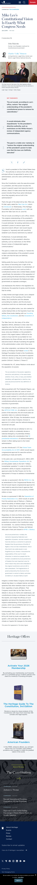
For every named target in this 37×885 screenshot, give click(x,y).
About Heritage (12, 827)
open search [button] (24, 2)
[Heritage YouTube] (24, 861)
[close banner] (36, 875)
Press (8, 833)
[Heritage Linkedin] (17, 861)
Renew (8, 836)
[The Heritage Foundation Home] (6, 2)
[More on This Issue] (18, 778)
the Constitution (12, 316)
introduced (7, 207)
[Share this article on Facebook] (18, 162)
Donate (33, 2)
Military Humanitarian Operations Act (16, 461)
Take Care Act (22, 204)
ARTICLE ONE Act (10, 410)
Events (8, 830)
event (24, 209)
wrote (26, 351)
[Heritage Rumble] (21, 861)
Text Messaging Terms (8, 872)
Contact (9, 839)
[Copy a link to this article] (24, 162)
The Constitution (14, 9)
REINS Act (27, 480)
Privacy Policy (6, 868)
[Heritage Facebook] (10, 861)
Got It (18, 880)
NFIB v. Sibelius (29, 529)
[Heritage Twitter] (2, 861)
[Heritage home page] (3, 828)
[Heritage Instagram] (13, 861)
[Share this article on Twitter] (12, 163)
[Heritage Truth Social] (6, 861)
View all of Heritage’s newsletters (13, 850)
